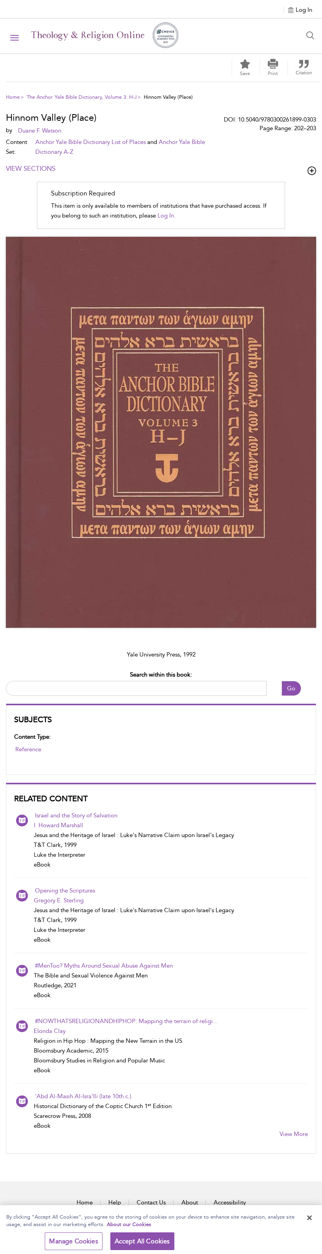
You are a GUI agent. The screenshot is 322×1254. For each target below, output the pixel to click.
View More (294, 1134)
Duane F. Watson (39, 130)
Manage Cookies (73, 1241)
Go (291, 688)
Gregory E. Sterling (59, 900)
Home (13, 97)
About (189, 1202)
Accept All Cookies (142, 1241)
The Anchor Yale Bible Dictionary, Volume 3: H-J (82, 97)
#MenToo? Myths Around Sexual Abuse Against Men (104, 965)
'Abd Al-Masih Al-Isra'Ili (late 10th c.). (84, 1096)
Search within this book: (161, 674)
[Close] (309, 1217)
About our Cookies (129, 1224)
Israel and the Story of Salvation (76, 815)
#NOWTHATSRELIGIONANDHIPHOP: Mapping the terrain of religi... (126, 1021)
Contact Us (151, 1202)
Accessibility (230, 1202)
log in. (166, 215)
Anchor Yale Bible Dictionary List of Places (90, 142)
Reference (28, 749)
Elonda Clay (50, 1031)
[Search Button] (312, 35)
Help (114, 1202)
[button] (273, 67)
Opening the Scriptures (65, 890)
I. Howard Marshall (58, 825)
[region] (161, 1229)
